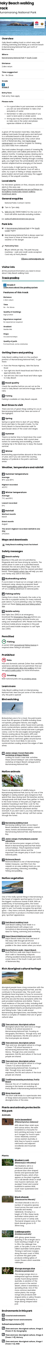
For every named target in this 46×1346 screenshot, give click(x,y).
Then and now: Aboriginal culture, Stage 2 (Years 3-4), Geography (24, 1330)
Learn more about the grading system (20, 287)
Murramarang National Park (13, 58)
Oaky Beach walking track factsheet (21, 544)
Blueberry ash (22, 1160)
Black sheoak (22, 1197)
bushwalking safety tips (17, 587)
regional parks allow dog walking (20, 668)
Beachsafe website (10, 569)
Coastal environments (15, 1316)
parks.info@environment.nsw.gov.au (19, 219)
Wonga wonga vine (25, 1268)
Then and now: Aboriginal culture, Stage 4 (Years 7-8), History (24, 1336)
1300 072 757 (10, 212)
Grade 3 (5, 87)
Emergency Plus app (22, 617)
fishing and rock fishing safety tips (21, 605)
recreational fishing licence (25, 645)
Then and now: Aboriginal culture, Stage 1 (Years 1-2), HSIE (23, 1342)
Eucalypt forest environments (18, 1320)
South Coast (32, 58)
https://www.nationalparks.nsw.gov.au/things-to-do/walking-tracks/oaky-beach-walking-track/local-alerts (22, 191)
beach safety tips (21, 571)
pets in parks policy (13, 670)
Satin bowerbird (23, 1119)
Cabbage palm (23, 1231)
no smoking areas (29, 679)
